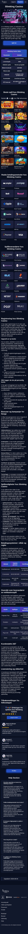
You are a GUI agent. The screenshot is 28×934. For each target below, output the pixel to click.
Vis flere (14, 770)
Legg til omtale (14, 717)
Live (10, 98)
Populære (3, 98)
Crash (15, 98)
